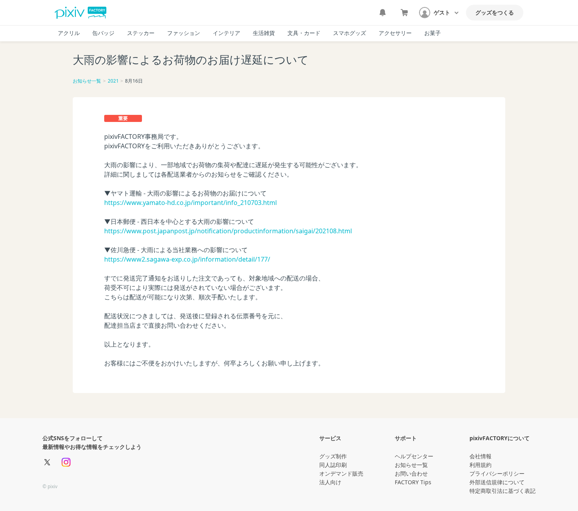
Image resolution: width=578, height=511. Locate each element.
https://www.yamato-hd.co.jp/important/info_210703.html (190, 202)
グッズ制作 (333, 456)
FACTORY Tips (413, 482)
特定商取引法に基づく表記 (502, 490)
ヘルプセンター (414, 456)
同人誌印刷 (333, 465)
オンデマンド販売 (341, 473)
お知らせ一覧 (87, 80)
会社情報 (480, 456)
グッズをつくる (494, 12)
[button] (439, 12)
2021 (113, 80)
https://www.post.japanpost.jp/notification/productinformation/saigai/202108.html (228, 231)
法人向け (330, 482)
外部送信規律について (497, 482)
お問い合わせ (411, 473)
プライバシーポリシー (497, 473)
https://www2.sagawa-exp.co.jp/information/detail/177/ (187, 259)
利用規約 (480, 465)
